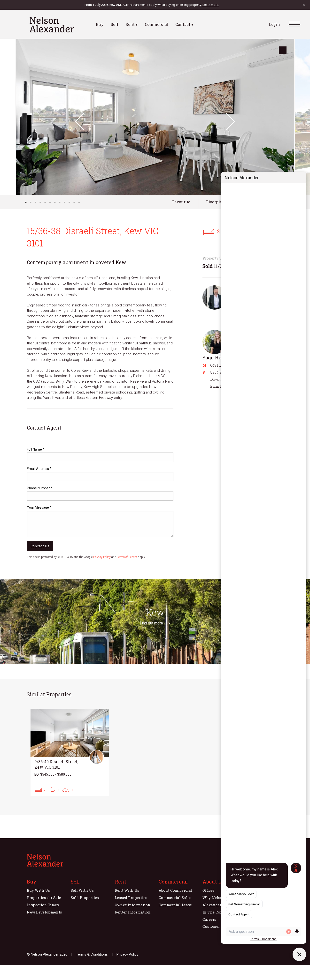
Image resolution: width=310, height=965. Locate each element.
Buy (100, 24)
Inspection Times (43, 904)
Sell (114, 24)
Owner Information (132, 904)
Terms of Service (127, 557)
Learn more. (210, 5)
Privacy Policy (102, 557)
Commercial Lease (175, 904)
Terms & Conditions (92, 954)
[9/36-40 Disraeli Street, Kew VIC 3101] (70, 752)
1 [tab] (25, 202)
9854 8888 (219, 372)
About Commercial (175, 890)
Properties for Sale (44, 897)
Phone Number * (39, 488)
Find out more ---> (155, 623)
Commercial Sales (175, 897)
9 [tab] (64, 202)
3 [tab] (35, 202)
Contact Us (40, 546)
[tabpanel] (155, 117)
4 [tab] (40, 202)
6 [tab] (49, 202)
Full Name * (35, 449)
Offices (208, 890)
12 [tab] (79, 202)
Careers (209, 919)
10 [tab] (69, 202)
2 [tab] (30, 202)
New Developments (44, 912)
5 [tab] (45, 202)
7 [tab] (54, 202)
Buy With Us (38, 890)
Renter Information (133, 912)
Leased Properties (131, 897)
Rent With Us (127, 890)
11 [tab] (74, 202)
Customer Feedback (220, 926)
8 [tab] (59, 202)
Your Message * (39, 507)
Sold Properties (85, 897)
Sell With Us (82, 890)
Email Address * (39, 469)
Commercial (156, 24)
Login (274, 24)
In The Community (219, 912)
